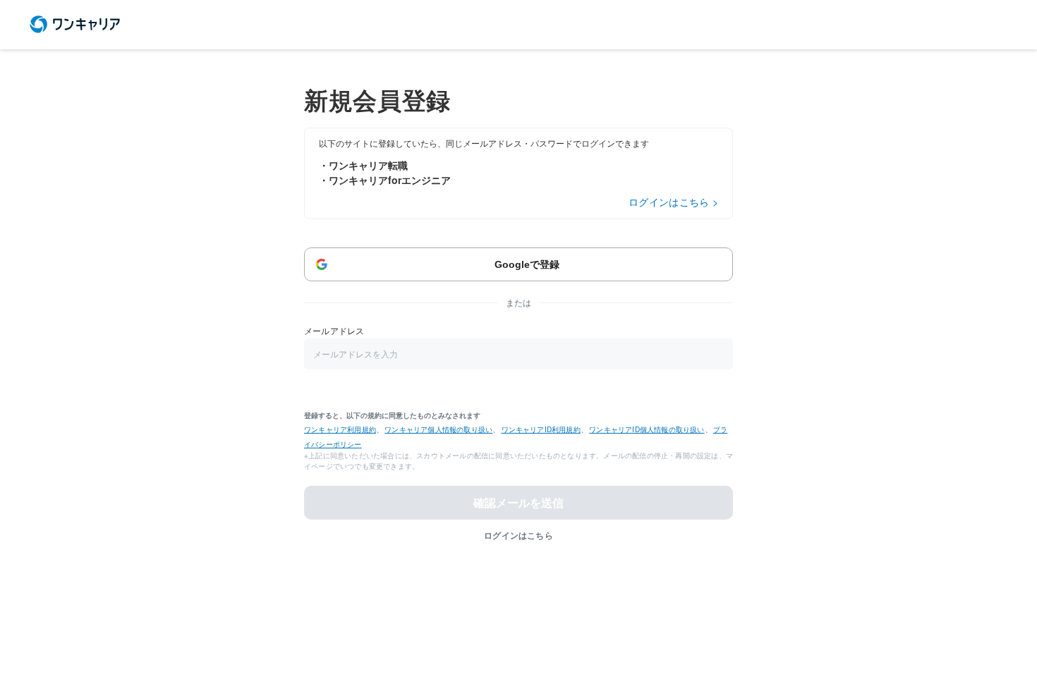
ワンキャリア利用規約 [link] (340, 429)
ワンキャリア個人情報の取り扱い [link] (438, 429)
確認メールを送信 (518, 502)
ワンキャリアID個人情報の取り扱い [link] (646, 429)
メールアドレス (334, 330)
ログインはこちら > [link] (673, 202)
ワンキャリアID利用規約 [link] (541, 429)
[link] (74, 24)
